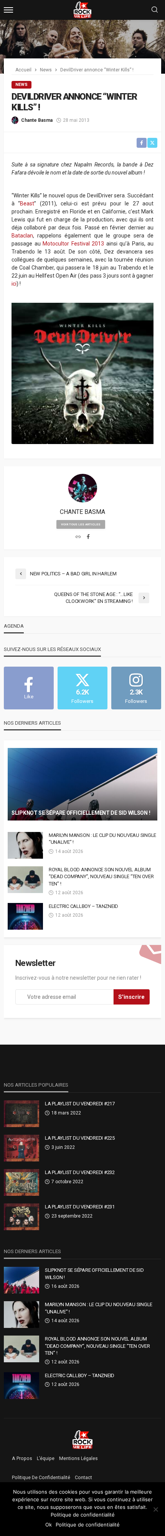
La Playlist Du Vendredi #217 (80, 1103)
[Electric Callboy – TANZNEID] (25, 916)
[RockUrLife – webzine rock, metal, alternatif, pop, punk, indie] (83, 1439)
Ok (48, 1524)
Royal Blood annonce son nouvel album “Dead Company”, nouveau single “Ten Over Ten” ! (101, 876)
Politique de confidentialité (41, 1477)
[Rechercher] (154, 10)
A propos (22, 1458)
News (21, 84)
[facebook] (88, 537)
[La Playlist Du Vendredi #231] (21, 1216)
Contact (83, 1477)
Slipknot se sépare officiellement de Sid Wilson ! (81, 813)
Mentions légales (78, 1458)
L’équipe (45, 1458)
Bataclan (22, 236)
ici (14, 284)
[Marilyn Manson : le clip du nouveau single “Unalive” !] (25, 845)
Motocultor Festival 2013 (73, 244)
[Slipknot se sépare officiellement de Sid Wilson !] (82, 784)
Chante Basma (37, 120)
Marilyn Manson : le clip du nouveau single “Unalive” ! (102, 838)
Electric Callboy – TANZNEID (83, 906)
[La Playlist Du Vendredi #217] (21, 1113)
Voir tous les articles (81, 524)
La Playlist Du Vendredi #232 (80, 1172)
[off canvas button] (8, 10)
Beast (27, 203)
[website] (78, 537)
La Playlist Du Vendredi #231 (80, 1207)
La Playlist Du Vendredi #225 (80, 1138)
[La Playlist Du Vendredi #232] (21, 1182)
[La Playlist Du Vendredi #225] (21, 1148)
